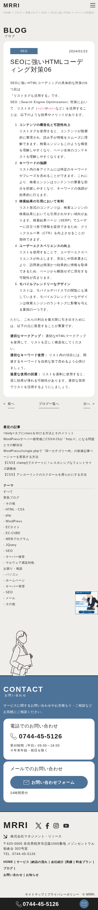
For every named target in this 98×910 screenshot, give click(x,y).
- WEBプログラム (16, 539)
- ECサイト (11, 527)
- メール (9, 598)
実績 (69, 862)
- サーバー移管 (14, 556)
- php (7, 515)
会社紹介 (57, 862)
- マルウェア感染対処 (18, 562)
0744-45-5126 (40, 736)
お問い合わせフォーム (53, 782)
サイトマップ (34, 894)
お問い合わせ (13, 875)
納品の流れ (40, 862)
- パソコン (10, 574)
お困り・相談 (13, 568)
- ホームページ (14, 580)
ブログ (8, 868)
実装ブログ (11, 497)
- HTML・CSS (14, 509)
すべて (8, 491)
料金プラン (83, 862)
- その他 (9, 503)
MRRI (11, 5)
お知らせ (32, 875)
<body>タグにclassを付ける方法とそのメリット (38, 433)
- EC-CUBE (12, 533)
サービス (22, 862)
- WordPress (12, 521)
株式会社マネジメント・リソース (36, 836)
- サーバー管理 (14, 586)
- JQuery (10, 545)
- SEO (8, 551)
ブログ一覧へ (49, 404)
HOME (8, 862)
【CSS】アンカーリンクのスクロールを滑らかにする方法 (45, 474)
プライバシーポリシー (63, 894)
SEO (24, 51)
